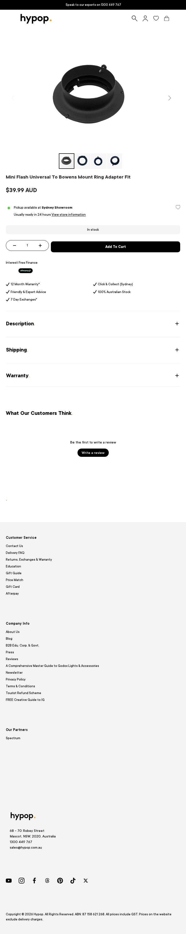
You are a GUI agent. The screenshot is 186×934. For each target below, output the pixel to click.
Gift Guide (14, 573)
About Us (13, 632)
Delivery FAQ (15, 553)
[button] (166, 18)
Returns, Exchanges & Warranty (29, 559)
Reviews (12, 659)
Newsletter (14, 672)
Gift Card (13, 587)
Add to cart (115, 247)
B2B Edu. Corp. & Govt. (22, 645)
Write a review (93, 453)
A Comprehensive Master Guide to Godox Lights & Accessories (52, 666)
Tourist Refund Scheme (23, 693)
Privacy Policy (16, 679)
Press (10, 652)
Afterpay (12, 593)
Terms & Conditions (20, 686)
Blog (9, 638)
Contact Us (14, 546)
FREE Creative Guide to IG (25, 700)
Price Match (14, 580)
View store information (69, 214)
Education (13, 566)
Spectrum (13, 738)
